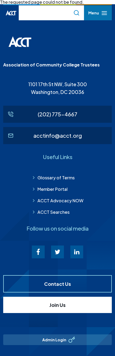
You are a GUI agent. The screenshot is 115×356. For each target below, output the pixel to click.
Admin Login (54, 339)
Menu (93, 14)
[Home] (11, 12)
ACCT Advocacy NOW (60, 200)
